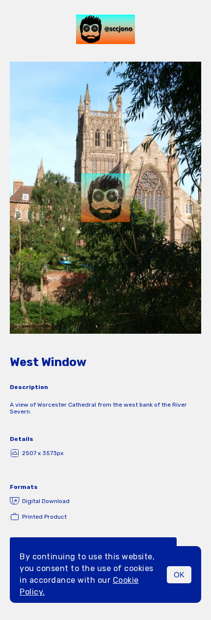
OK (179, 575)
